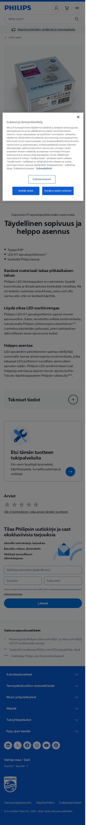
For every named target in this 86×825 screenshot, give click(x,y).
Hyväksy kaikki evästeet (56, 194)
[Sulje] (75, 116)
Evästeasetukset (40, 182)
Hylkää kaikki (24, 194)
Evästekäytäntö (37, 171)
